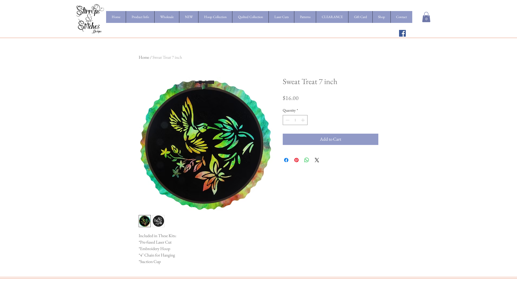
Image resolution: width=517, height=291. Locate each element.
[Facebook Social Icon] (402, 33)
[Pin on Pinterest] (296, 160)
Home (144, 57)
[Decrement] (287, 120)
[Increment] (303, 120)
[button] (426, 17)
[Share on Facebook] (286, 160)
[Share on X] (317, 160)
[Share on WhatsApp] (306, 160)
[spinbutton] (295, 120)
